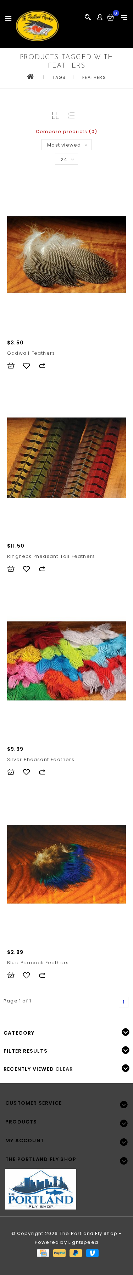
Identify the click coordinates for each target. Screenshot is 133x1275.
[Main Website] (66, 1185)
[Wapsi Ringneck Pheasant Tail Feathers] (66, 457)
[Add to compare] (45, 365)
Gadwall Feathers (31, 353)
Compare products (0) (66, 131)
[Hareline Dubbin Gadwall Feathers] (66, 254)
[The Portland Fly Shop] (37, 26)
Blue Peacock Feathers (38, 962)
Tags (59, 77)
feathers (94, 77)
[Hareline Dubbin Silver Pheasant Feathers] (66, 661)
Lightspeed (83, 1242)
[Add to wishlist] (30, 365)
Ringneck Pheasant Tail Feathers (51, 556)
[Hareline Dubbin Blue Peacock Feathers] (66, 864)
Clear (64, 1069)
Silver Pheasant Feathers (40, 759)
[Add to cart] (14, 365)
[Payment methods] (42, 1253)
